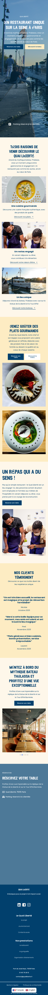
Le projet (24, 920)
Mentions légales (12, 985)
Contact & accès (24, 932)
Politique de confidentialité (32, 985)
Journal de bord (24, 926)
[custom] (19, 905)
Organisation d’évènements (24, 958)
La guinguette (24, 951)
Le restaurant (24, 945)
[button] (20, 754)
